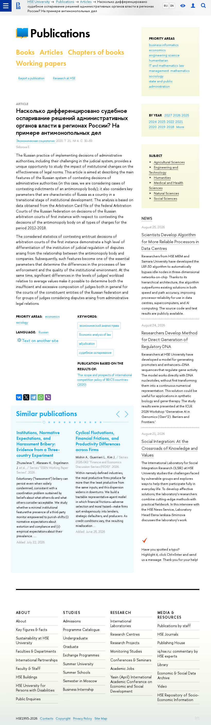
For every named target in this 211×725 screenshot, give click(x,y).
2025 (185, 115)
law (181, 65)
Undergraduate (75, 638)
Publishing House (171, 642)
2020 (153, 126)
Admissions (72, 621)
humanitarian (158, 60)
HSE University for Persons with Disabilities (35, 688)
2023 (161, 121)
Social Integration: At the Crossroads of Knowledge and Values (170, 448)
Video (162, 686)
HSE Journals (167, 634)
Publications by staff (174, 625)
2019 (161, 126)
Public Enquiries (28, 698)
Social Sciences (165, 198)
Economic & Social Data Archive (176, 675)
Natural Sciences (166, 193)
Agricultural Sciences (169, 162)
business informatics (163, 45)
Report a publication (31, 78)
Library (162, 664)
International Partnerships (36, 659)
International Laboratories (120, 623)
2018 (170, 126)
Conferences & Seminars (130, 659)
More (180, 126)
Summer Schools (76, 672)
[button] (44, 422)
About (23, 612)
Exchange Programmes (81, 655)
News (147, 218)
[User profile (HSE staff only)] (193, 6)
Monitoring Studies (126, 651)
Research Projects (124, 642)
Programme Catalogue (81, 629)
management (159, 70)
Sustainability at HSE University (32, 640)
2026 (176, 115)
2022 (170, 121)
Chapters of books (96, 52)
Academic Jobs (122, 668)
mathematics (179, 70)
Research (120, 612)
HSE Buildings (26, 677)
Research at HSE (64, 78)
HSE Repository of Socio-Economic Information (178, 697)
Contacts (46, 718)
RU (166, 5)
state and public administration (161, 84)
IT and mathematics (163, 65)
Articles (51, 52)
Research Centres (124, 634)
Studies (71, 612)
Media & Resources (169, 615)
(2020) (104, 380)
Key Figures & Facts (31, 629)
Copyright (63, 718)
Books (25, 52)
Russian (44, 332)
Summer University (78, 663)
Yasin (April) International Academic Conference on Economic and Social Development (131, 684)
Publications (60, 33)
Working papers (41, 63)
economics (157, 50)
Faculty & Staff (28, 668)
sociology (156, 76)
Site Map (100, 718)
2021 (179, 121)
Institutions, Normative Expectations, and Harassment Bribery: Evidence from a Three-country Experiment (38, 444)
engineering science (164, 55)
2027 (168, 115)
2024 (153, 121)
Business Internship (78, 689)
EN (172, 5)
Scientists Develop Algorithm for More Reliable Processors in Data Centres (170, 241)
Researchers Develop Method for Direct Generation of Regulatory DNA (169, 339)
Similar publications (46, 413)
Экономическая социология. (36, 141)
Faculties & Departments (36, 651)
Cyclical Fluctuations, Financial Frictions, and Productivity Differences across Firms (98, 441)
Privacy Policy (82, 718)
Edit (197, 717)
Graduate (70, 646)
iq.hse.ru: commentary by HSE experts (177, 653)
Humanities (162, 177)
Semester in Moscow (80, 680)
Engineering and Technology (163, 170)
